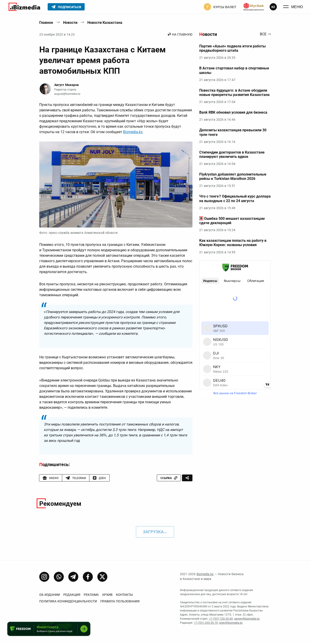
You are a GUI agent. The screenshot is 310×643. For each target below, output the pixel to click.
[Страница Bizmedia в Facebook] (88, 577)
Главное (46, 22)
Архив (107, 594)
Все (263, 34)
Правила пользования (120, 601)
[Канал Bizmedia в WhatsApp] (59, 577)
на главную (182, 34)
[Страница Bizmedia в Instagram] (44, 577)
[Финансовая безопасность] (254, 7)
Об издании (49, 594)
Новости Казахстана (104, 22)
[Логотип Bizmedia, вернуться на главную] (24, 7)
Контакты (124, 594)
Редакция (71, 594)
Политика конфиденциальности (68, 601)
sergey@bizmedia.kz (247, 618)
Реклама (91, 594)
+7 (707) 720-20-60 (221, 618)
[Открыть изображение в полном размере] (115, 185)
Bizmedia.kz (133, 132)
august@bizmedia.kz (67, 93)
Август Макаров (66, 85)
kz (273, 7)
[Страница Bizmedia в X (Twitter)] (102, 577)
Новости (70, 22)
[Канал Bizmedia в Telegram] (73, 577)
